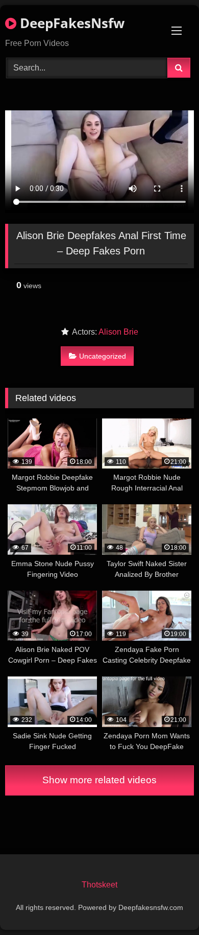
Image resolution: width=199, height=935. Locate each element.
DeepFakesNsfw (70, 23)
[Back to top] (167, 905)
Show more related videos (99, 780)
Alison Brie (118, 332)
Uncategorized (102, 356)
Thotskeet (99, 884)
